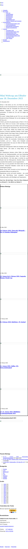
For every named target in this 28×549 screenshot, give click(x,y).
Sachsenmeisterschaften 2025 (13, 23)
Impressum (7, 546)
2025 (5, 485)
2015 (5, 499)
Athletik (5, 477)
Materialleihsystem (10, 19)
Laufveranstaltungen (11, 25)
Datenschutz (13, 546)
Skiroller (5, 478)
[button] (14, 75)
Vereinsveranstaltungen (11, 27)
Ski (4, 473)
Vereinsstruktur (9, 14)
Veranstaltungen (7, 22)
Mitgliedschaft (9, 15)
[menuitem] (15, 10)
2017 (5, 496)
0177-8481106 (9, 529)
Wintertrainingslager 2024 (12, 34)
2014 (5, 500)
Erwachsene (9, 18)
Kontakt (5, 39)
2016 (5, 497)
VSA (4, 470)
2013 (5, 501)
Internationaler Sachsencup (12, 26)
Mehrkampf (6, 471)
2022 (5, 489)
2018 (5, 495)
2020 (5, 492)
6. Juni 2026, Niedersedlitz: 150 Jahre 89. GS (14, 462)
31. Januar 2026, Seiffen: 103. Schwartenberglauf (9, 366)
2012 (5, 503)
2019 (5, 493)
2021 (5, 491)
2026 (5, 484)
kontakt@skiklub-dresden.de (7, 526)
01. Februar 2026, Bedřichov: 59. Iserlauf (13, 322)
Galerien (5, 29)
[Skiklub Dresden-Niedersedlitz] (14, 4)
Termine (5, 469)
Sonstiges (5, 475)
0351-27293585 (9, 531)
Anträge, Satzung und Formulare (13, 21)
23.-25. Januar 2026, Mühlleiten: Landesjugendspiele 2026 (10, 412)
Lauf (4, 474)
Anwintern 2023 (10, 37)
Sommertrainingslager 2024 (12, 31)
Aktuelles (5, 10)
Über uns (8, 13)
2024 (5, 487)
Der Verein (5, 11)
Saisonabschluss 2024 (11, 33)
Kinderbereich (9, 17)
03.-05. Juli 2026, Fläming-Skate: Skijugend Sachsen (15, 459)
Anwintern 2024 (10, 30)
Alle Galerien (9, 38)
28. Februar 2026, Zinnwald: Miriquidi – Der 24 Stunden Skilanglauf (12, 231)
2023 (5, 488)
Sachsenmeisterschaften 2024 (13, 35)
